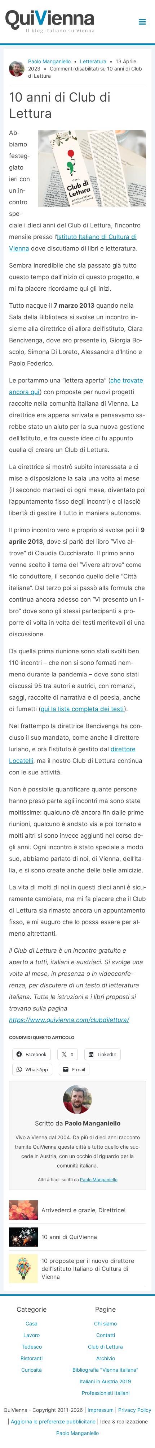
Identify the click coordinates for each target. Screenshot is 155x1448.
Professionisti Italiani (105, 1393)
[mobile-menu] (141, 22)
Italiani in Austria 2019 (105, 1381)
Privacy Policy (134, 1410)
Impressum (101, 1410)
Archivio (105, 1358)
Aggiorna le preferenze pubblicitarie (53, 1421)
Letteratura (93, 61)
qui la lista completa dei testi (82, 709)
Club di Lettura (105, 1347)
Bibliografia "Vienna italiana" (105, 1370)
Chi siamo (105, 1323)
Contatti (105, 1335)
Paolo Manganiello (49, 61)
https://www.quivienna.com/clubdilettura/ (69, 1020)
